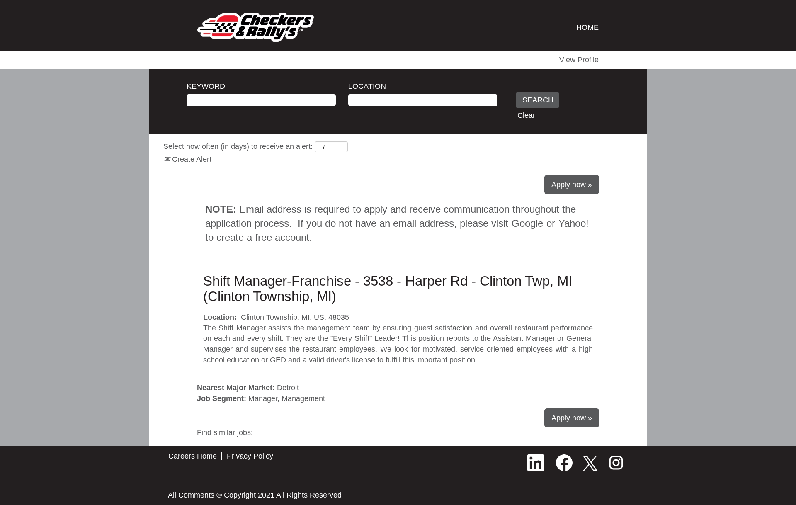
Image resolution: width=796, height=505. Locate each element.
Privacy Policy (250, 456)
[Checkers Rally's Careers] (255, 27)
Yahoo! (573, 223)
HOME (587, 27)
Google (527, 223)
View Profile (579, 60)
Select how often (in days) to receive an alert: (238, 146)
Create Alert (190, 159)
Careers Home (192, 456)
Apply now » (571, 184)
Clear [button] (526, 115)
